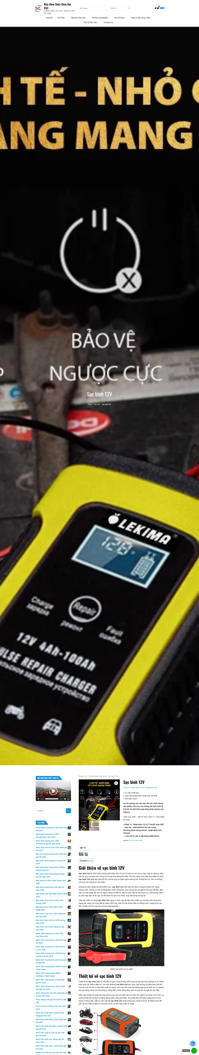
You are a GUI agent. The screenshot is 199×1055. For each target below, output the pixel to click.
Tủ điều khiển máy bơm (97, 776)
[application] (53, 791)
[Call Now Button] (194, 1050)
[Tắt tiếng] (65, 799)
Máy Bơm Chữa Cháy (78, 17)
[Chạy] (38, 799)
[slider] (51, 798)
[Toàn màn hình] (68, 799)
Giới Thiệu (61, 17)
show (90, 861)
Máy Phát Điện (119, 17)
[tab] (84, 847)
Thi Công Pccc (109, 22)
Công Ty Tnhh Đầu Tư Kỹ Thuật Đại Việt (140, 788)
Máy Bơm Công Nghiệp (100, 17)
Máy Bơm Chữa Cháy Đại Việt (57, 6)
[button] (53, 791)
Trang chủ (48, 17)
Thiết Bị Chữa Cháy (90, 22)
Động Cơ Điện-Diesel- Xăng (140, 17)
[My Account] (156, 8)
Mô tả (83, 848)
